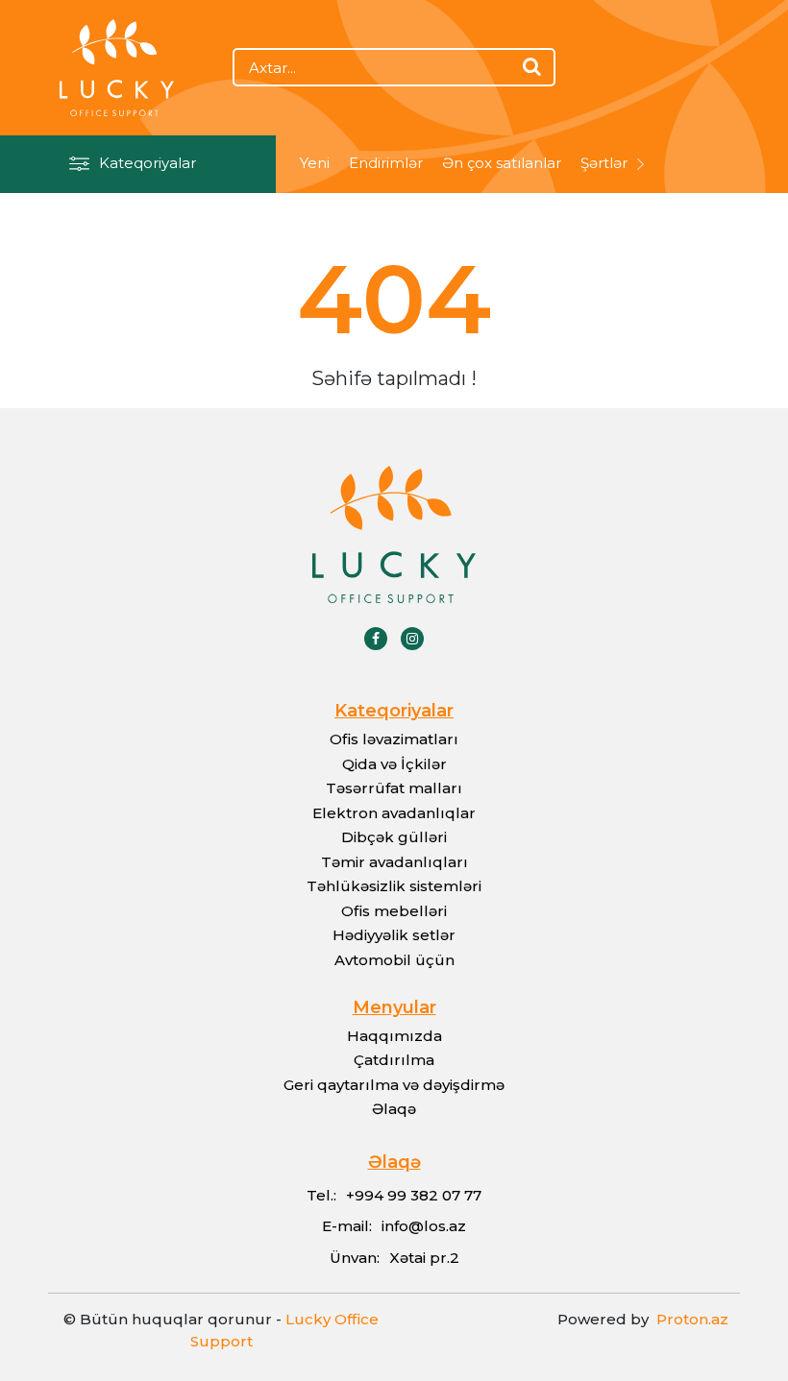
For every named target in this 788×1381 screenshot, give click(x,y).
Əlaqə (394, 1109)
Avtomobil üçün (394, 960)
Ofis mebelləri (394, 911)
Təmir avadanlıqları (394, 862)
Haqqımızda (394, 1036)
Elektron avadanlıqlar (394, 813)
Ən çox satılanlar (501, 163)
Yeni (315, 163)
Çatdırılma (394, 1060)
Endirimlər (386, 163)
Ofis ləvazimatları (394, 739)
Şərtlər (604, 163)
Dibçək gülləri (394, 837)
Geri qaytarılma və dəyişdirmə (394, 1085)
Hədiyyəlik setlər (394, 935)
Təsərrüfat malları (394, 788)
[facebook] (375, 638)
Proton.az (688, 1319)
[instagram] (412, 638)
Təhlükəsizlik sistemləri (394, 886)
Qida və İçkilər (394, 764)
